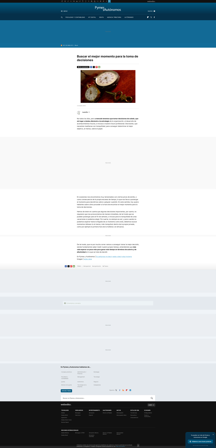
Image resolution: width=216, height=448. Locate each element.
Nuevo (150, 11)
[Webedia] (66, 404)
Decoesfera (133, 415)
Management (87, 266)
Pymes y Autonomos (108, 8)
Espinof (91, 415)
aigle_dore (88, 259)
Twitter (151, 17)
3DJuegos (77, 412)
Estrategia (96, 372)
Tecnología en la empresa (81, 385)
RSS (123, 390)
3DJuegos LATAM (79, 432)
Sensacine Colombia (91, 435)
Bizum (76, 45)
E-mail (99, 67)
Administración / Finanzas (81, 372)
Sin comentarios (84, 67)
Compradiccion (134, 417)
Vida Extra (77, 415)
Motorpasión (120, 412)
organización (97, 266)
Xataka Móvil (64, 415)
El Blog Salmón (148, 412)
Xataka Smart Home (66, 420)
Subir (150, 405)
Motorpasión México (120, 433)
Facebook (154, 17)
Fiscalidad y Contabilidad (75, 17)
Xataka (63, 412)
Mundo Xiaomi (65, 422)
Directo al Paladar (107, 412)
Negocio (96, 381)
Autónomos (129, 17)
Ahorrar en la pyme (66, 385)
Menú (65, 11)
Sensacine (91, 412)
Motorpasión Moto (121, 415)
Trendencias (133, 412)
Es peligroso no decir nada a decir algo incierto (114, 257)
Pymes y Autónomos (147, 415)
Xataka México (65, 432)
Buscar (151, 398)
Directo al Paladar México (107, 433)
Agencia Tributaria (114, 17)
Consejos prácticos (66, 372)
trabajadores (97, 385)
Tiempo (106, 266)
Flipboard (148, 17)
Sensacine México (93, 432)
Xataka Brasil (64, 435)
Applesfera (64, 417)
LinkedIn (130, 390)
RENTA (101, 17)
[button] (86, 112)
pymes (63, 381)
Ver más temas (66, 390)
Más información (120, 446)
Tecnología (97, 377)
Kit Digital (92, 17)
